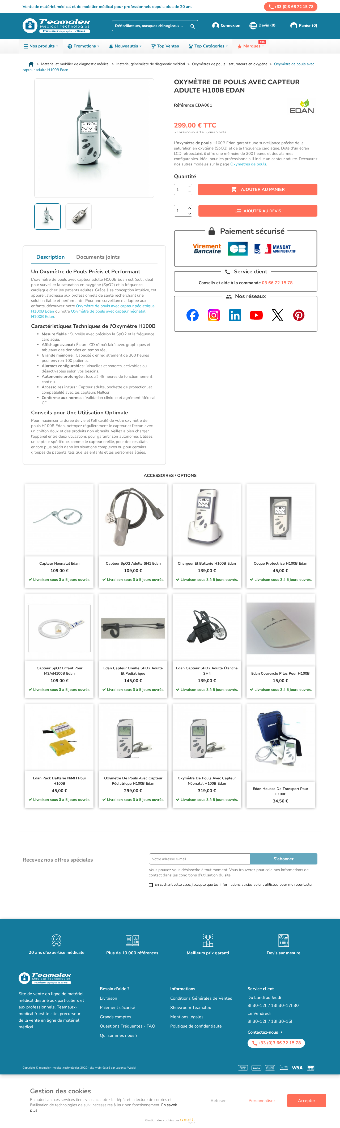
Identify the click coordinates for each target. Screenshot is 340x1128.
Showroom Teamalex (190, 1008)
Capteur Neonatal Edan (59, 563)
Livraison (108, 998)
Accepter (306, 1101)
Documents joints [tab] (98, 257)
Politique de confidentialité (196, 1026)
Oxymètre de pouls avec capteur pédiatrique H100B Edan (133, 781)
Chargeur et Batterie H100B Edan (207, 563)
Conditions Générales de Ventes (201, 998)
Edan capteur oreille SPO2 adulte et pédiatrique (133, 671)
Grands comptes (115, 1017)
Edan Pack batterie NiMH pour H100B (59, 781)
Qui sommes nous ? (118, 1035)
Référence (184, 105)
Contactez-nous (266, 1032)
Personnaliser (262, 1101)
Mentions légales (186, 1017)
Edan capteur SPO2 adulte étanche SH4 (207, 671)
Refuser (218, 1101)
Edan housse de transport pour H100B (280, 791)
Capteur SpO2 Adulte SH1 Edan (133, 563)
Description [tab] (50, 257)
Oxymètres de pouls (248, 164)
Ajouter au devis (262, 211)
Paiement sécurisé (117, 1008)
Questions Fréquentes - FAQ (127, 1026)
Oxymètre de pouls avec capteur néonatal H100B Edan (207, 781)
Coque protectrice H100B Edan (280, 563)
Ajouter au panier (258, 189)
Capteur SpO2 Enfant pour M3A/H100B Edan (59, 671)
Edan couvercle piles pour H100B (280, 673)
